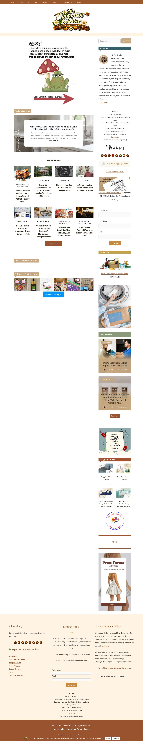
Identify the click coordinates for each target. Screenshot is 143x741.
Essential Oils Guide (17, 659)
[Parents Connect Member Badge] (115, 529)
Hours (35, 2)
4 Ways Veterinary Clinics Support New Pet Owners (115, 364)
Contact (78, 2)
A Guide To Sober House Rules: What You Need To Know (85, 187)
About (21, 2)
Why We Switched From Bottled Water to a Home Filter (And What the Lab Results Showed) (53, 128)
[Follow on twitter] (120, 155)
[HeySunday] (115, 327)
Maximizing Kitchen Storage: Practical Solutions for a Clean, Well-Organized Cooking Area (115, 398)
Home (12, 2)
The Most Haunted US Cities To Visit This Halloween (64, 187)
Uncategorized (106, 342)
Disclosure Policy (74, 729)
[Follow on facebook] (116, 155)
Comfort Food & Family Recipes (22, 185)
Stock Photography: (114, 668)
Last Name (103, 221)
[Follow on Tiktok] (105, 155)
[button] (20, 284)
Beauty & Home (15, 669)
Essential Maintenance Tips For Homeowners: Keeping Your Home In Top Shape (43, 190)
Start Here (13, 656)
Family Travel (64, 180)
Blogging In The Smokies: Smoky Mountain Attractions (123, 503)
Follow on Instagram (53, 294)
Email (101, 232)
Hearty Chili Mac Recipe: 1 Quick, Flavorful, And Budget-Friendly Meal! (22, 196)
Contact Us (115, 137)
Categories (66, 2)
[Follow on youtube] (113, 155)
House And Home (43, 180)
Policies (54, 2)
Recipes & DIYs (15, 662)
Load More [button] (53, 243)
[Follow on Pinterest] (109, 155)
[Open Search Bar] (71, 35)
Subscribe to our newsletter (110, 192)
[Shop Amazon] (127, 155)
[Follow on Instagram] (102, 155)
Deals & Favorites (16, 675)
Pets (11, 672)
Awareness (85, 180)
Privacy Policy (59, 729)
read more (104, 102)
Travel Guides (14, 666)
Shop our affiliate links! (115, 172)
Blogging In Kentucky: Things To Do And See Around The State (106, 503)
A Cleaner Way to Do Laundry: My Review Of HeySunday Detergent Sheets (43, 231)
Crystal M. (111, 369)
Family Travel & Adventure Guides (84, 222)
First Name (103, 210)
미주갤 (115, 542)
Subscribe (44, 2)
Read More (52, 140)
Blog (28, 2)
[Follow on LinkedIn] (124, 155)
